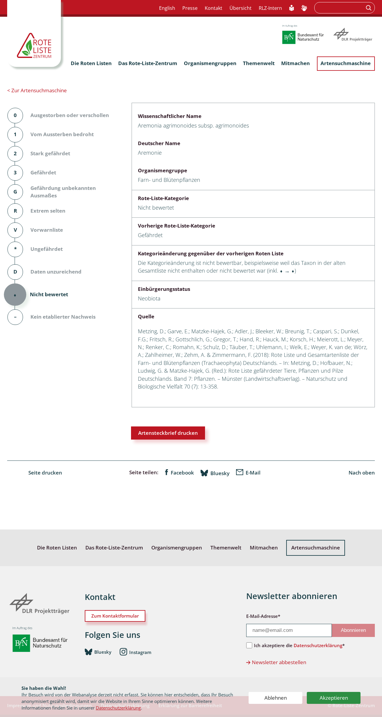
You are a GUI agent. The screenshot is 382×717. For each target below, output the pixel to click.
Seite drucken (45, 472)
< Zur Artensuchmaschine (37, 90)
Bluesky (219, 473)
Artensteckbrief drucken (168, 432)
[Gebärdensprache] (304, 8)
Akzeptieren (334, 697)
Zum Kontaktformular (115, 616)
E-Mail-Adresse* (263, 616)
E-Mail (253, 472)
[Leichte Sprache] (291, 8)
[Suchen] (369, 7)
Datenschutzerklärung (118, 708)
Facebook (182, 472)
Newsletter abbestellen (279, 662)
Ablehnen (275, 697)
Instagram (140, 652)
